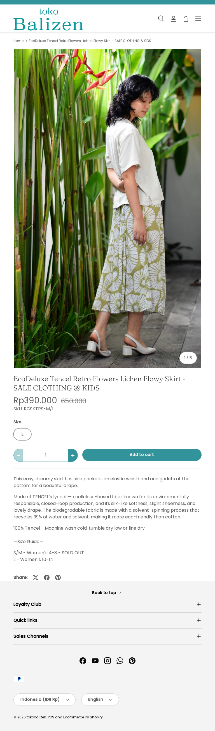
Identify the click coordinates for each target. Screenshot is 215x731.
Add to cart (142, 454)
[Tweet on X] (35, 577)
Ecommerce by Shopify (83, 717)
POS (51, 717)
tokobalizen (36, 717)
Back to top (104, 592)
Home (18, 41)
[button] (186, 19)
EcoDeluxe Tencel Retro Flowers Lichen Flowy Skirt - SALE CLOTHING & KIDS (90, 41)
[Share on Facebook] (46, 577)
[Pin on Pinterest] (58, 577)
